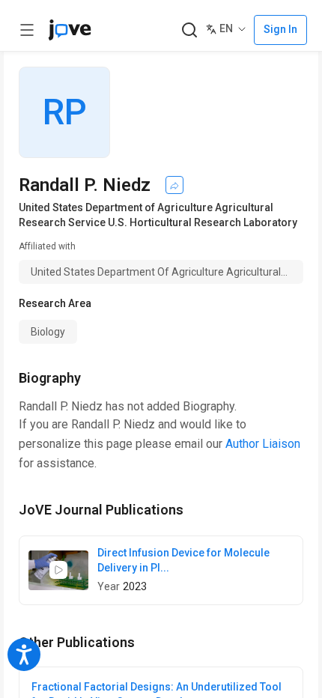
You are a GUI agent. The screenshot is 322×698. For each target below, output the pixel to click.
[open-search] (189, 30)
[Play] (58, 570)
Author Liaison (262, 444)
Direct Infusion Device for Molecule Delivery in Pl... (183, 560)
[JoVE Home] (69, 29)
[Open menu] (27, 30)
